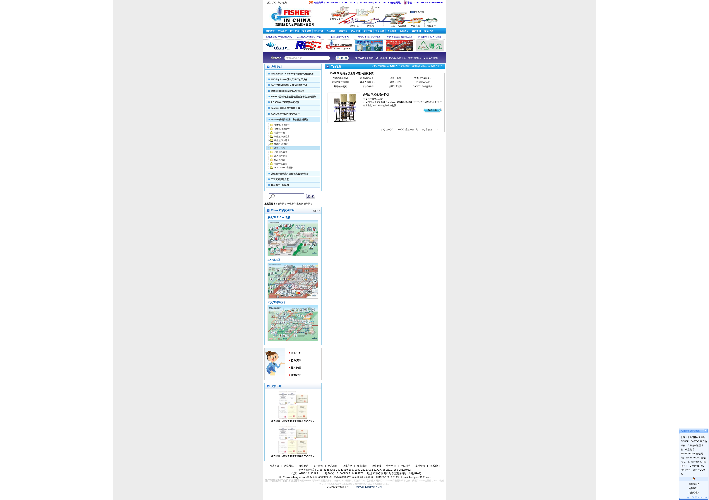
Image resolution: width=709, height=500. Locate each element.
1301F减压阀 (384, 58)
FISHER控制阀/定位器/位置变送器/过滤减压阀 (293, 96)
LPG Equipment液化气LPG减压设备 (289, 79)
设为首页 (271, 2)
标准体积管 (279, 160)
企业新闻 (331, 31)
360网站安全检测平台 (338, 487)
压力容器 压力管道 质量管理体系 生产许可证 (293, 421)
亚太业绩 (379, 31)
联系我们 (428, 31)
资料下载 (343, 31)
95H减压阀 (398, 58)
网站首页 (270, 31)
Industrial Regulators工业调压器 (287, 91)
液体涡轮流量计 (282, 128)
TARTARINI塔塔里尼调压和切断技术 (289, 85)
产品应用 (355, 31)
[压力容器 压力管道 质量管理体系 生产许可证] (293, 418)
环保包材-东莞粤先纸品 (429, 36)
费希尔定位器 (432, 58)
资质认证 (276, 386)
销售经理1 (694, 488)
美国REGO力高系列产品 (309, 36)
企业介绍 (296, 352)
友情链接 (420, 465)
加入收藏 (282, 2)
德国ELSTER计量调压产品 (278, 36)
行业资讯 (294, 31)
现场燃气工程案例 (280, 185)
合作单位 (404, 31)
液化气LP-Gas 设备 (279, 217)
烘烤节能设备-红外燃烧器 (399, 36)
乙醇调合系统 (280, 152)
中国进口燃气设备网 (339, 36)
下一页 (400, 129)
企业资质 (392, 31)
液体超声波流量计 (283, 140)
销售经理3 (694, 492)
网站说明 (416, 31)
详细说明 (432, 110)
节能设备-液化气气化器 (369, 36)
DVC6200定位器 (414, 58)
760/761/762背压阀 (283, 167)
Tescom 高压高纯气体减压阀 (285, 108)
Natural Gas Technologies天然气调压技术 (292, 73)
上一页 (389, 129)
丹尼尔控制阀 (280, 156)
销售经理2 (694, 484)
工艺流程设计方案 (280, 179)
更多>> (316, 210)
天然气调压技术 (277, 302)
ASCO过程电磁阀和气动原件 (285, 114)
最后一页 (409, 129)
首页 (373, 66)
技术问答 (306, 31)
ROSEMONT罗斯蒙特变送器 (285, 102)
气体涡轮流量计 (282, 125)
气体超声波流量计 (283, 136)
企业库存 (367, 31)
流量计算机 (279, 132)
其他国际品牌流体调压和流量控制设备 (290, 173)
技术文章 (318, 31)
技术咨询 (318, 465)
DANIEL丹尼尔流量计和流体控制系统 (289, 119)
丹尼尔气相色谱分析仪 (376, 94)
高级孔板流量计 (282, 144)
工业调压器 (274, 259)
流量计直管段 (280, 163)
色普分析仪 (279, 148)
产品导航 (282, 31)
